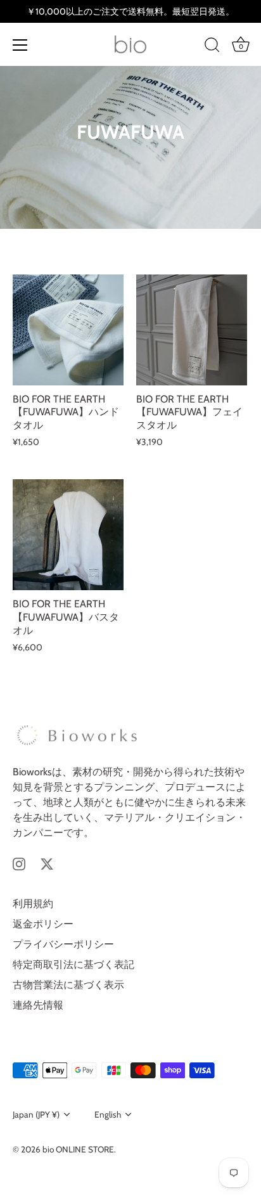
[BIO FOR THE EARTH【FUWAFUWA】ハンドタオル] (68, 329)
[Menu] (20, 45)
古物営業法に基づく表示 (68, 985)
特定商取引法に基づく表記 (73, 964)
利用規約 (33, 904)
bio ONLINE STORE (78, 1149)
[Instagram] (19, 863)
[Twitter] (47, 863)
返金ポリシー (43, 924)
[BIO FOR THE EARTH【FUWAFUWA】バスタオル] (68, 534)
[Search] (212, 47)
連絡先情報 (38, 1005)
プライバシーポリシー (63, 944)
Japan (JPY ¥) (36, 1114)
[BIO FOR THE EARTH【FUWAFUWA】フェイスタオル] (191, 329)
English (107, 1114)
